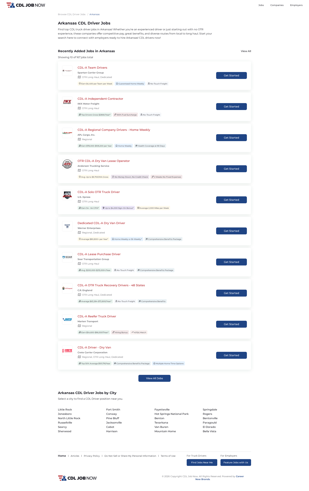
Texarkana (161, 422)
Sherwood (64, 431)
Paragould (210, 422)
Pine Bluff (112, 418)
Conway (111, 413)
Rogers (207, 413)
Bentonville (210, 418)
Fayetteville (162, 409)
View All (246, 51)
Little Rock (65, 409)
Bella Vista (209, 431)
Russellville (65, 422)
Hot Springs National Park (171, 413)
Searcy (62, 426)
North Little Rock (69, 418)
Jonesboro (65, 413)
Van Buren (161, 426)
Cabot (110, 426)
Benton (159, 418)
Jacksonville (114, 422)
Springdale (210, 409)
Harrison (111, 431)
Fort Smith (113, 409)
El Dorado (209, 426)
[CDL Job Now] (77, 479)
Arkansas (94, 14)
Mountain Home (165, 431)
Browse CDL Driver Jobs (71, 14)
